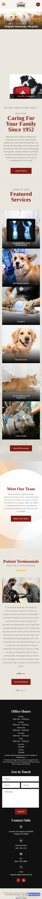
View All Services (21, 448)
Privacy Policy (25, 857)
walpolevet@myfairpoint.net (21, 837)
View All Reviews (21, 644)
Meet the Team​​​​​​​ (21, 518)
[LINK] (21, 211)
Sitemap (34, 857)
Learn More (21, 170)
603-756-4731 (21, 810)
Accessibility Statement (12, 857)
